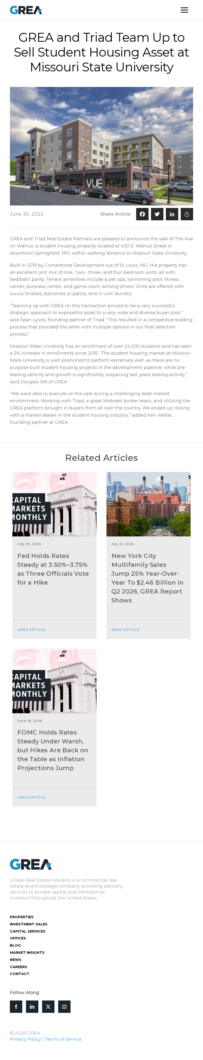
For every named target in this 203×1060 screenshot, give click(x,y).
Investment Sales (29, 924)
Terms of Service (63, 1039)
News (15, 960)
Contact (19, 974)
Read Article (31, 630)
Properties (22, 917)
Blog (15, 945)
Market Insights (27, 952)
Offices (18, 938)
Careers (18, 967)
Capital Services (28, 931)
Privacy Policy (25, 1039)
